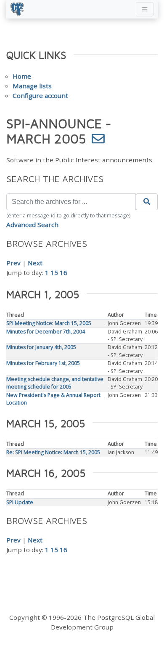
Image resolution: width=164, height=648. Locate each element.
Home (22, 76)
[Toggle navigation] (144, 9)
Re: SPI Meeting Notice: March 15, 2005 (53, 452)
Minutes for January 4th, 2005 (41, 347)
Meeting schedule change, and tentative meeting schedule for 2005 (54, 383)
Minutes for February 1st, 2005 (43, 363)
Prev (13, 263)
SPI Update (19, 502)
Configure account (40, 95)
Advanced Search (32, 224)
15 (54, 272)
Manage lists (32, 86)
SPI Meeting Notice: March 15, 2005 (48, 323)
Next (35, 263)
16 (63, 272)
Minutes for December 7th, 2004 (45, 331)
